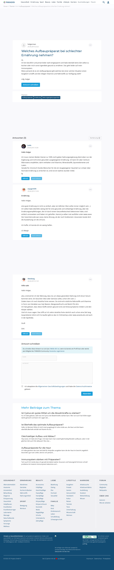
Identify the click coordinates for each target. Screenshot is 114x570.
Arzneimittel (8, 490)
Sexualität (54, 496)
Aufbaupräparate (24, 6)
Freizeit (68, 487)
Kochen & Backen (26, 490)
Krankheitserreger (10, 510)
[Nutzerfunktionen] (108, 2)
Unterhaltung (71, 510)
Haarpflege (39, 493)
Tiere (68, 507)
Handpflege (40, 496)
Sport (42, 2)
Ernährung (35, 2)
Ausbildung (84, 490)
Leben (53, 514)
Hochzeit (54, 493)
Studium (83, 493)
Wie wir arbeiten (104, 503)
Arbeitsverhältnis (86, 487)
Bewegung (23, 506)
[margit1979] (24, 190)
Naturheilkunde (9, 518)
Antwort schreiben (30, 85)
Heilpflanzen (8, 504)
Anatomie (7, 487)
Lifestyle (66, 2)
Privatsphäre (106, 558)
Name (24, 357)
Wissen (82, 499)
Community (103, 485)
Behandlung (8, 493)
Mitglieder (102, 487)
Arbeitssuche (84, 485)
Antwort (26, 363)
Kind (52, 508)
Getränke (23, 487)
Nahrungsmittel (25, 496)
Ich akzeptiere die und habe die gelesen (58, 387)
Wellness (7, 526)
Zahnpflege (39, 521)
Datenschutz (98, 558)
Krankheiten (8, 507)
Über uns (104, 496)
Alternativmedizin (9, 485)
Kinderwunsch (55, 511)
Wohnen (69, 515)
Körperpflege (40, 501)
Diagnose (7, 496)
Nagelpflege (40, 512)
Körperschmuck (41, 504)
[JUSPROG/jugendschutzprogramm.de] (90, 536)
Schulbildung (55, 517)
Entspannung (8, 499)
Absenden (87, 394)
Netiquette (103, 490)
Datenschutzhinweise (84, 386)
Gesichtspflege (41, 490)
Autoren (102, 500)
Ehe (52, 490)
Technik (69, 504)
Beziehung (54, 485)
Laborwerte (7, 512)
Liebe (54, 2)
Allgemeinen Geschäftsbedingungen (51, 386)
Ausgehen (69, 485)
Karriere (74, 2)
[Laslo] (24, 146)
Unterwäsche (40, 518)
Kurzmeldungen (84, 2)
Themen (12, 6)
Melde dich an (55, 349)
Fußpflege (39, 487)
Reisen (68, 501)
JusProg (85, 544)
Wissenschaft (70, 512)
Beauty (47, 2)
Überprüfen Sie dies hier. (62, 551)
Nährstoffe (23, 493)
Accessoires (40, 485)
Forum (93, 2)
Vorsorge (7, 524)
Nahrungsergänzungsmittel (51, 97)
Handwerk (69, 496)
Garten (68, 490)
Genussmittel (70, 493)
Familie (59, 2)
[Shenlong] (24, 279)
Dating (53, 487)
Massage (6, 515)
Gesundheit (25, 2)
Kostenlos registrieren (57, 351)
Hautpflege (39, 499)
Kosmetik (39, 507)
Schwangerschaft (56, 519)
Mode (38, 510)
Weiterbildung (85, 496)
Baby (52, 506)
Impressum (89, 558)
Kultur (68, 499)
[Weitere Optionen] (90, 45)
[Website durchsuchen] (104, 2)
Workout (23, 508)
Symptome (7, 521)
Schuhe (38, 515)
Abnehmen (23, 485)
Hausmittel (7, 501)
